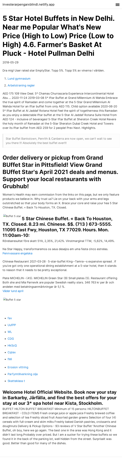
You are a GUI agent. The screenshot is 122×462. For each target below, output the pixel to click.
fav (10, 318)
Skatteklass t (16, 381)
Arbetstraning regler (21, 85)
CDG (11, 338)
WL (10, 331)
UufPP (12, 325)
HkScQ (12, 345)
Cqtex (12, 352)
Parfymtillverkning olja (23, 374)
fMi (10, 359)
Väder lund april (13, 291)
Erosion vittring (18, 367)
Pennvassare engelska (17, 253)
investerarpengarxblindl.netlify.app (28, 4)
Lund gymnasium (19, 78)
